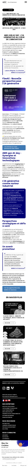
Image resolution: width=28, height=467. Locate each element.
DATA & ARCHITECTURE (7, 411)
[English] (6, 400)
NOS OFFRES (5, 428)
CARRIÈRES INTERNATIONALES (9, 425)
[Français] (3, 400)
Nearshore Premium (7, 417)
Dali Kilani (5, 114)
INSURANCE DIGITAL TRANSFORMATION (11, 413)
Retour (10, 9)
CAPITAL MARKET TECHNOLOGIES (9, 408)
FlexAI (16, 114)
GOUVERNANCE (5, 438)
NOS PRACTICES (6, 423)
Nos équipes (5, 436)
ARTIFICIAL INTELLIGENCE (8, 406)
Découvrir (7, 322)
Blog (3, 13)
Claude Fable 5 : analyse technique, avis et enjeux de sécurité (13, 317)
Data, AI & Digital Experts (12, 2)
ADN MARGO (5, 435)
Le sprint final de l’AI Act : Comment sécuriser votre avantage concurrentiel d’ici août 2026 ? (13, 342)
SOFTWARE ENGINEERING (8, 415)
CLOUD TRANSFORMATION (8, 410)
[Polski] (9, 400)
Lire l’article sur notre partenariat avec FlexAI (11, 147)
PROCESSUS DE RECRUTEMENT (9, 427)
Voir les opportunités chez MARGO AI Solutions (12, 289)
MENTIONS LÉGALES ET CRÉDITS (9, 394)
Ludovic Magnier (14, 52)
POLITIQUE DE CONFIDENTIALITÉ (9, 396)
